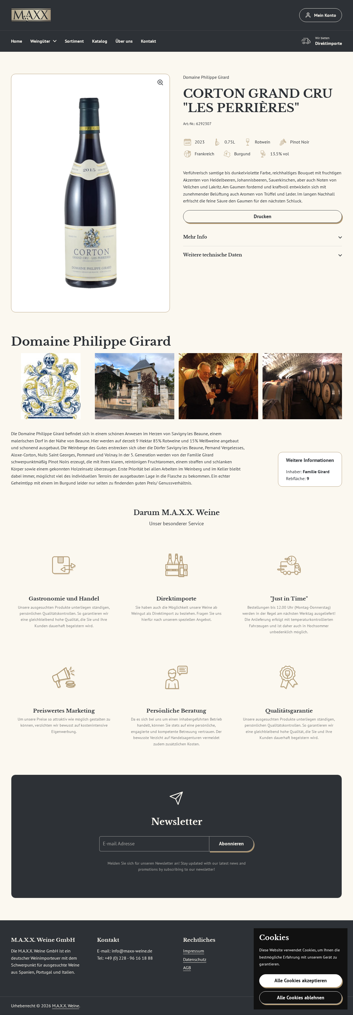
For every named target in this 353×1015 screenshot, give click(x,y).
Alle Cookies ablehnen (300, 997)
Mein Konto (325, 15)
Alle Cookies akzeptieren (300, 980)
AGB (187, 967)
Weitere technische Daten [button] (212, 255)
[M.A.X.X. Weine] (31, 15)
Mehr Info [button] (195, 237)
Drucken (262, 216)
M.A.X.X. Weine (65, 1005)
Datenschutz (194, 959)
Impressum (193, 951)
